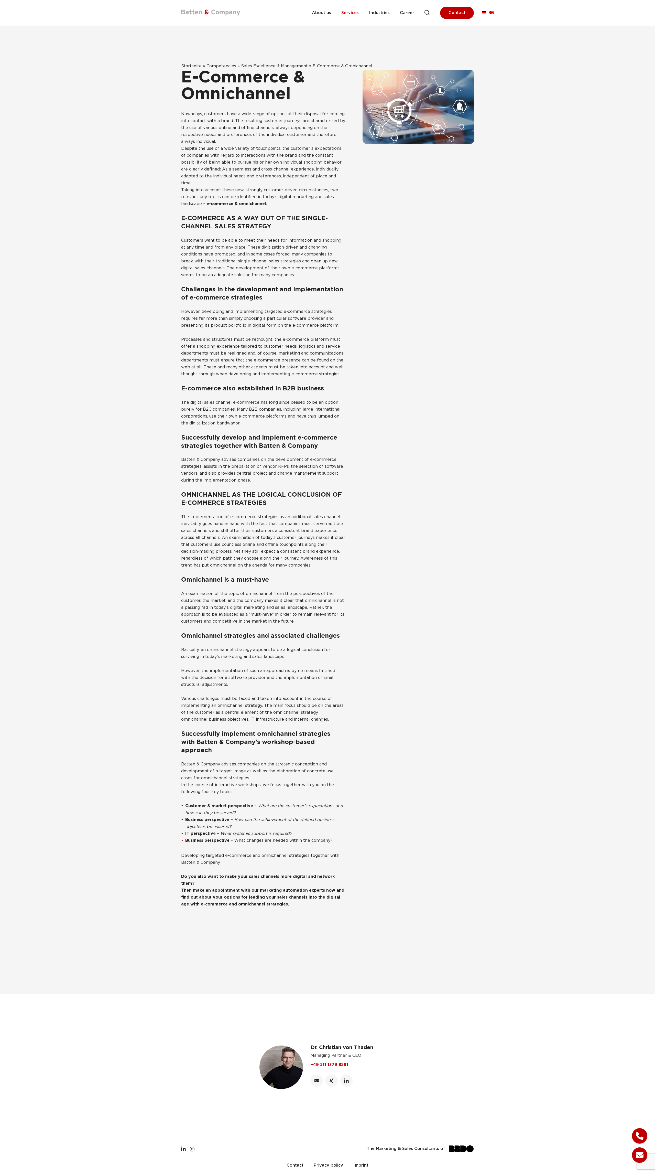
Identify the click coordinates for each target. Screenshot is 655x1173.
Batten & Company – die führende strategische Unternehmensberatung (210, 12)
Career (407, 13)
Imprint (360, 1165)
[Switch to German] (484, 12)
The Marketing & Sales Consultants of (406, 1149)
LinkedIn (346, 1080)
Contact (457, 13)
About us (321, 13)
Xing (331, 1080)
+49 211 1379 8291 (329, 1065)
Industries (379, 13)
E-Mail (317, 1080)
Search (427, 12)
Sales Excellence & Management (274, 66)
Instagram (192, 1148)
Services (350, 13)
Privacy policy (328, 1165)
